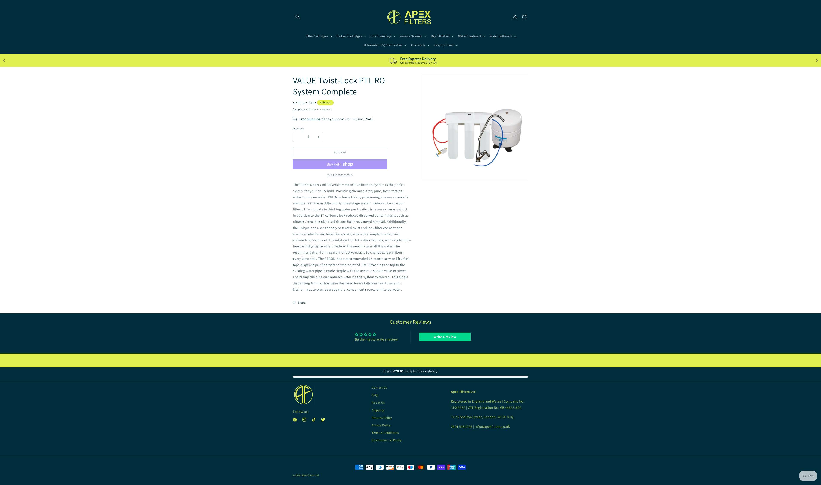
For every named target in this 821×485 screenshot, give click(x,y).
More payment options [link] (340, 174)
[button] (297, 17)
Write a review (445, 337)
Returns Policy (382, 418)
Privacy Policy (381, 425)
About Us (378, 403)
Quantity (298, 128)
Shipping (298, 109)
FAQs (375, 395)
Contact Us (379, 387)
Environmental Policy (386, 440)
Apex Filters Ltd (310, 475)
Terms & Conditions (385, 433)
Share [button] (302, 302)
